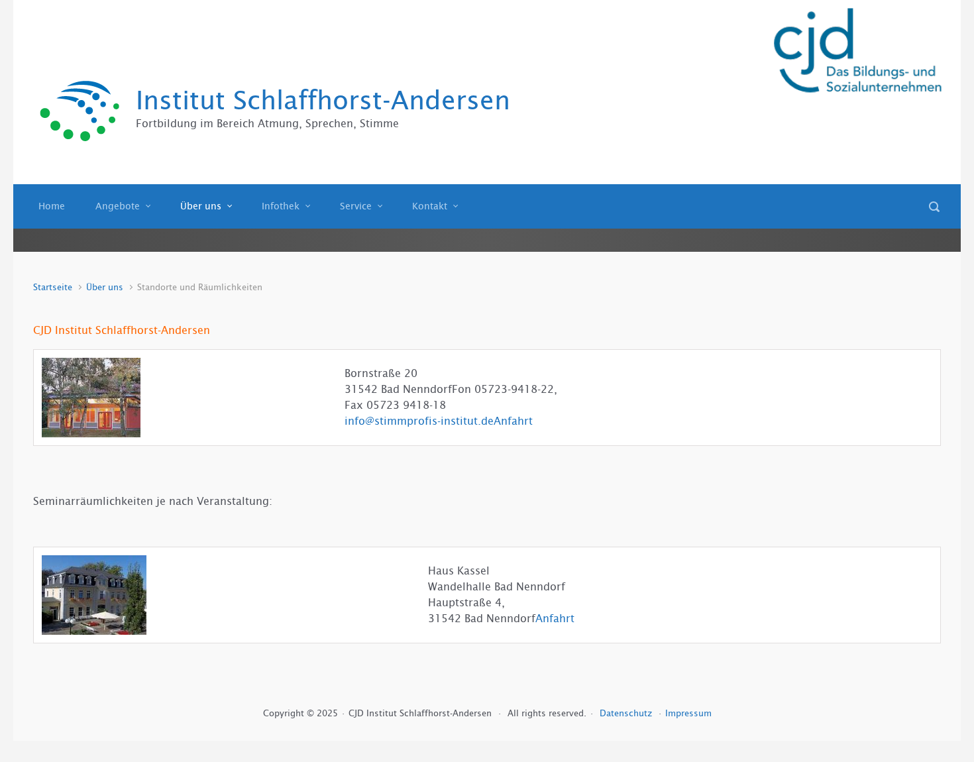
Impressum (688, 713)
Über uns (104, 287)
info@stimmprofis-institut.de (419, 421)
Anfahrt (513, 421)
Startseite (52, 287)
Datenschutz (627, 713)
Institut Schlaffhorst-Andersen (323, 100)
